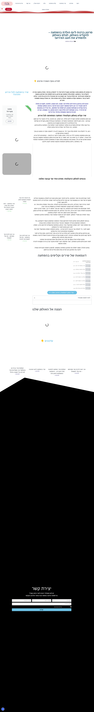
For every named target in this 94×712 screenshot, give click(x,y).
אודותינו (71, 3)
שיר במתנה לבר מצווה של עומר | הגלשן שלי (80, 265)
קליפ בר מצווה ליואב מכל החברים (80, 280)
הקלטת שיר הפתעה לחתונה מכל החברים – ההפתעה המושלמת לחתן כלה (57, 371)
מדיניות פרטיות (19, 3)
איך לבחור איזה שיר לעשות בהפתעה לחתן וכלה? (24, 199)
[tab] (82, 266)
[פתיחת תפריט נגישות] (2, 709)
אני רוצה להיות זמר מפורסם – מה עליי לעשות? (9, 236)
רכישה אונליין (37, 3)
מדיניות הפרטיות (58, 607)
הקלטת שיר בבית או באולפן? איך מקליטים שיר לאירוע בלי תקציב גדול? (17, 370)
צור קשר (28, 3)
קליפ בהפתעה (52, 3)
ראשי (78, 3)
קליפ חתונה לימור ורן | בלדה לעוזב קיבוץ (80, 284)
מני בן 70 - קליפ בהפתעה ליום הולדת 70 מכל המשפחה (80, 273)
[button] (9, 68)
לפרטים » (76, 373)
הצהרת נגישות (45, 9)
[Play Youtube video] (62, 160)
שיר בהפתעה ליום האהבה (37, 369)
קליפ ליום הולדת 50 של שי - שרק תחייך (80, 288)
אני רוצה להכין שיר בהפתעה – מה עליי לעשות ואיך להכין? (24, 237)
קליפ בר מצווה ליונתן (80, 277)
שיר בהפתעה (62, 3)
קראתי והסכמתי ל (62, 607)
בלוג (44, 3)
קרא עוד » (24, 203)
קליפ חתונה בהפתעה (80, 269)
